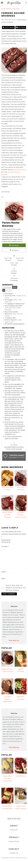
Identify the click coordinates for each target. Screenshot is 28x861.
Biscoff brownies (19, 169)
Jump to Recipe (9, 27)
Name (3, 572)
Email (3, 578)
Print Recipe (21, 27)
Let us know (13, 457)
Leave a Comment (7, 22)
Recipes (9, 8)
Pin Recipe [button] (15, 250)
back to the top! (14, 818)
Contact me (14, 853)
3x (9, 290)
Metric (14, 287)
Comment (5, 546)
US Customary (7, 287)
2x (6, 290)
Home (3, 8)
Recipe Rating (5, 540)
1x (3, 290)
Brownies (16, 8)
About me (14, 829)
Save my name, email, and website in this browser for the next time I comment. (15, 588)
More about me (14, 640)
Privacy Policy (14, 841)
